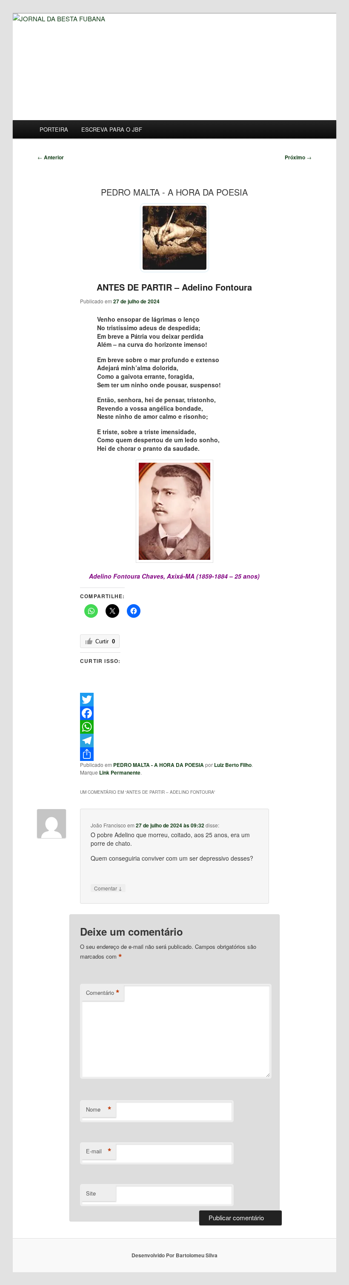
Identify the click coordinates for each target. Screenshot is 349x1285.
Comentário (103, 993)
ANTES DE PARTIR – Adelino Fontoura (174, 287)
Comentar (108, 888)
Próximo (298, 157)
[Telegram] (174, 740)
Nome (99, 1109)
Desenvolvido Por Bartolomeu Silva (174, 1255)
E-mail (99, 1151)
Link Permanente (119, 772)
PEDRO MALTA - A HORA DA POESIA (158, 765)
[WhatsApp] (174, 727)
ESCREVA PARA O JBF (111, 129)
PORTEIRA (54, 129)
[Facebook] (174, 713)
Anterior (50, 157)
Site (91, 1193)
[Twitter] (174, 699)
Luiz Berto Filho (233, 765)
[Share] (174, 754)
